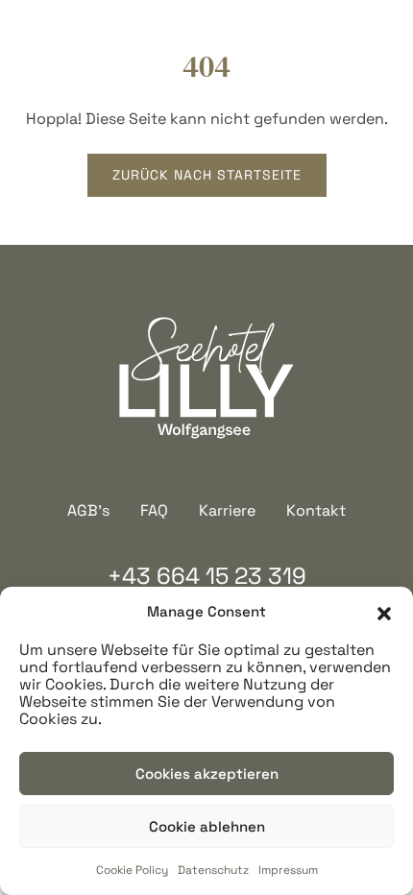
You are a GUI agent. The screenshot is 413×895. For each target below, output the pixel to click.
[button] (384, 611)
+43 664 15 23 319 (207, 576)
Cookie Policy (132, 870)
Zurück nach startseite (207, 174)
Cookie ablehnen (207, 826)
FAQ (154, 510)
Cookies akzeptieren (207, 773)
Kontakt (316, 510)
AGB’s (88, 510)
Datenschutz (213, 870)
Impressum (288, 870)
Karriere (227, 510)
